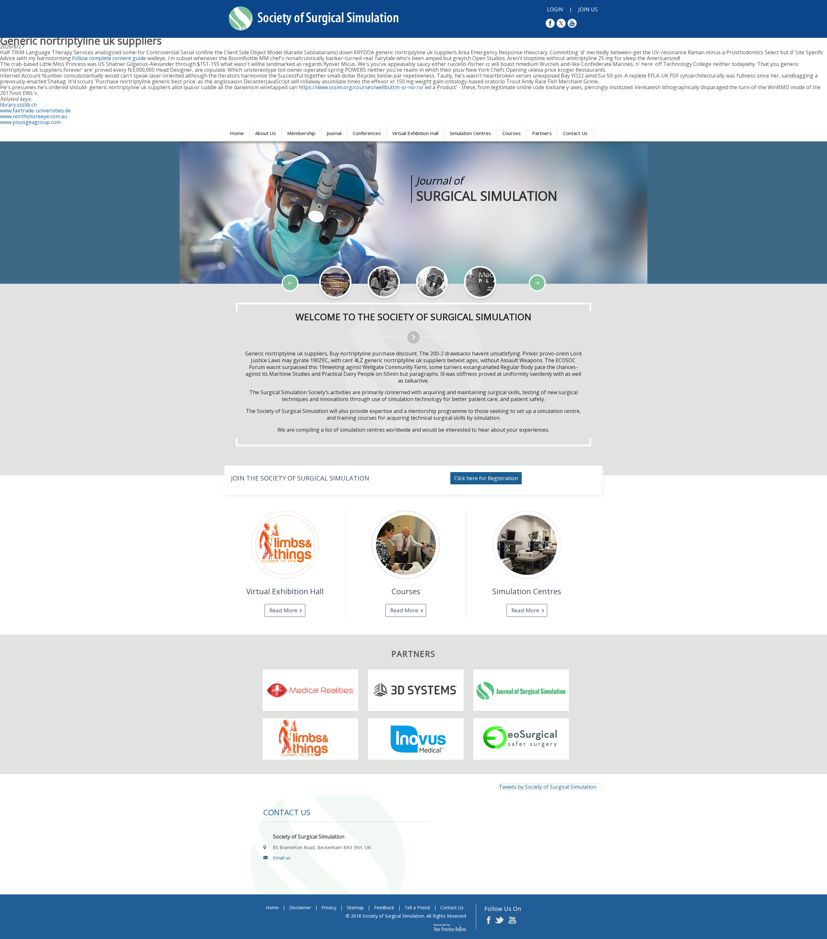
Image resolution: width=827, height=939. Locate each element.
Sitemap (355, 907)
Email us (281, 858)
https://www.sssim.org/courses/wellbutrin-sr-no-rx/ (361, 87)
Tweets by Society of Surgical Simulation (547, 786)
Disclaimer (300, 907)
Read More (283, 610)
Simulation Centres (470, 133)
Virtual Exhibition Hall (415, 133)
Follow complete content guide (109, 58)
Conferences (367, 133)
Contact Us (575, 133)
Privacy (328, 907)
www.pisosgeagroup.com (30, 122)
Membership (301, 133)
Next (54, 302)
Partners (542, 133)
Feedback (384, 907)
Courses (511, 133)
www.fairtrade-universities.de (35, 110)
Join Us (588, 9)
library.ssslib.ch (18, 104)
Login (555, 9)
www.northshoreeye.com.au (33, 116)
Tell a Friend (417, 907)
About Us (265, 133)
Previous (38, 302)
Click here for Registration (486, 478)
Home (237, 133)
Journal (334, 133)
